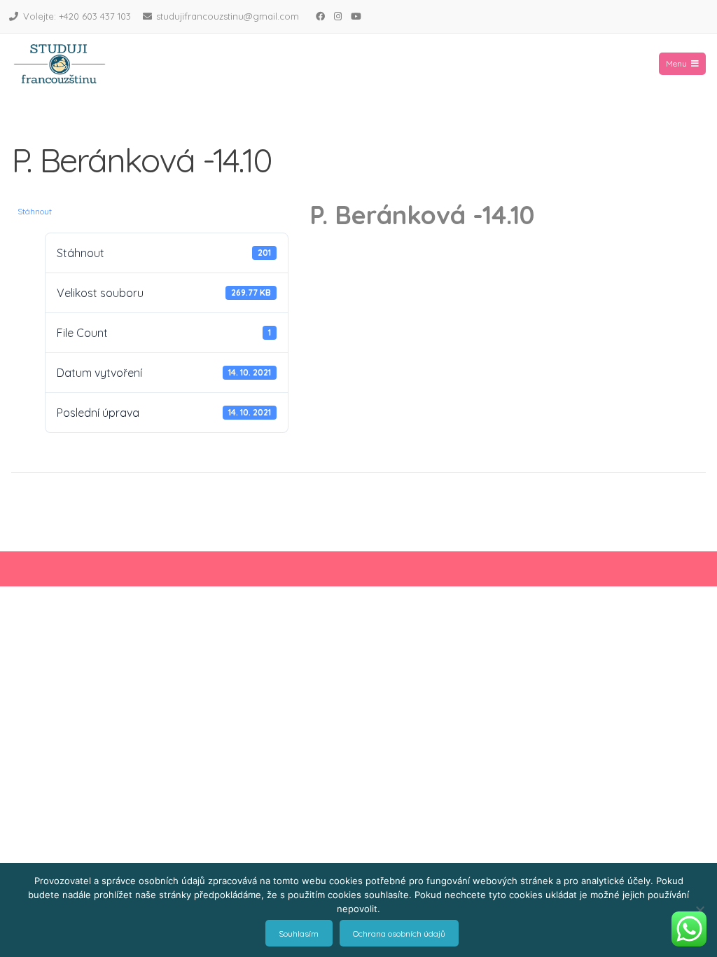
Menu (676, 63)
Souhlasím (299, 933)
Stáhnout (35, 211)
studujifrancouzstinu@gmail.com (227, 16)
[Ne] (699, 910)
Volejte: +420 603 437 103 (77, 16)
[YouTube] (356, 16)
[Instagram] (337, 16)
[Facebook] (320, 16)
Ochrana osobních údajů (399, 933)
